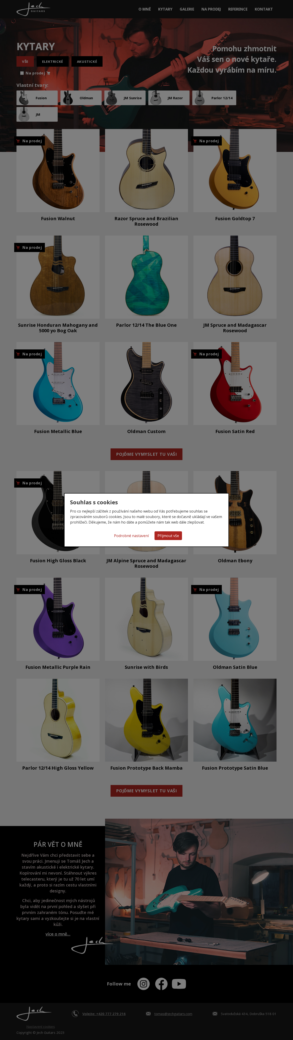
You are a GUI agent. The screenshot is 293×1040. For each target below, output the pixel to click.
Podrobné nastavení (131, 535)
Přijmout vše (168, 535)
